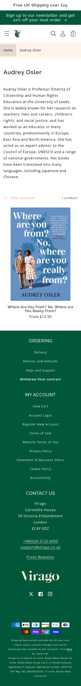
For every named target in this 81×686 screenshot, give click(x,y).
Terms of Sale (40, 433)
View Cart (40, 406)
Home (8, 50)
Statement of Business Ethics (40, 460)
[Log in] (62, 33)
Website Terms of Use (40, 442)
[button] (6, 33)
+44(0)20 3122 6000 (40, 541)
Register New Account (40, 424)
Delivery (40, 352)
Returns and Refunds (40, 361)
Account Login (40, 415)
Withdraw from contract (40, 379)
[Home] (17, 33)
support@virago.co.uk (40, 547)
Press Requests (40, 557)
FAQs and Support (40, 370)
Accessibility (40, 478)
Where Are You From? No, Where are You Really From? (40, 309)
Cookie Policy (40, 469)
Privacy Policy (40, 451)
